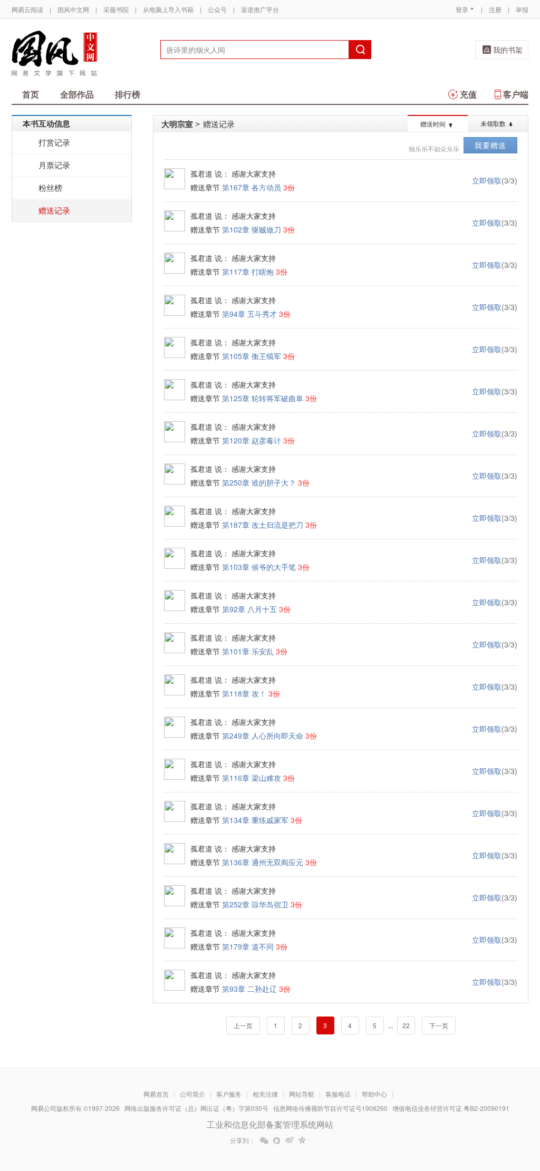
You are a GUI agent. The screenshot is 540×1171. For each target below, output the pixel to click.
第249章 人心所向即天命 (262, 735)
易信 (277, 1140)
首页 (30, 94)
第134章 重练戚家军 (255, 820)
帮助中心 (374, 1093)
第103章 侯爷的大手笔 (259, 567)
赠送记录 (54, 210)
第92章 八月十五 (249, 609)
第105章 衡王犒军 (251, 356)
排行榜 (127, 94)
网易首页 (156, 1093)
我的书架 (508, 49)
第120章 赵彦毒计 (251, 440)
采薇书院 (116, 9)
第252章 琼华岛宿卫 (255, 904)
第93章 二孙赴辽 (249, 988)
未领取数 (493, 123)
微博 (289, 1140)
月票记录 (54, 164)
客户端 (515, 94)
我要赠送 (490, 145)
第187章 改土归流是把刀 (262, 524)
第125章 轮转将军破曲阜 (262, 398)
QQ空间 (302, 1140)
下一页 (438, 1025)
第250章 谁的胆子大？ (259, 482)
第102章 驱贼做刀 (251, 229)
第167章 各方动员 (251, 187)
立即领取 (487, 180)
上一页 (243, 1025)
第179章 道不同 (248, 946)
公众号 (217, 9)
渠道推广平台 (260, 9)
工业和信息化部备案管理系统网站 (270, 1124)
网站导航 (301, 1093)
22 (406, 1025)
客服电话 (338, 1093)
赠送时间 (433, 123)
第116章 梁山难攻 (251, 777)
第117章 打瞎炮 (248, 271)
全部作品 (77, 94)
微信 (264, 1140)
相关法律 (265, 1093)
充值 (468, 94)
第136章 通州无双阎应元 (262, 862)
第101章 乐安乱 (248, 651)
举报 (522, 9)
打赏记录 (54, 142)
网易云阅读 (27, 9)
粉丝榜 (50, 187)
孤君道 (201, 173)
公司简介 (192, 1093)
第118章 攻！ (244, 693)
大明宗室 (177, 124)
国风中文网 (73, 9)
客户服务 (229, 1093)
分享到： (242, 1140)
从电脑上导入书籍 (168, 9)
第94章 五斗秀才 (249, 313)
